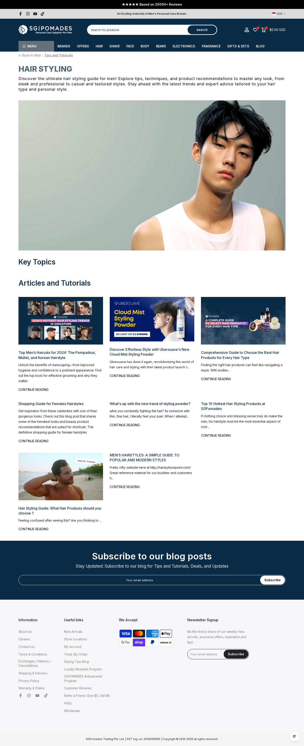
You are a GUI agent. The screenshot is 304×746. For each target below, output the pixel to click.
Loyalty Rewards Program (83, 669)
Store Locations (75, 639)
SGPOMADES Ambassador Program (83, 678)
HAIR (99, 46)
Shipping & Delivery (32, 673)
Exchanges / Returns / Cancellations (34, 663)
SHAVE (114, 46)
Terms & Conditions (32, 654)
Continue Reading (33, 389)
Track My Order (75, 654)
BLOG (260, 46)
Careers (24, 639)
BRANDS (63, 46)
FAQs (68, 703)
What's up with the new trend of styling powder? (150, 403)
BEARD (161, 46)
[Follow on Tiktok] (43, 13)
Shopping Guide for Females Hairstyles (50, 403)
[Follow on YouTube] (35, 13)
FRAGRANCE (211, 46)
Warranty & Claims (31, 688)
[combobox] (138, 29)
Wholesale (72, 711)
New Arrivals (73, 631)
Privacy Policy (28, 681)
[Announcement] (152, 4)
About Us (25, 631)
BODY (145, 46)
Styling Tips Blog (76, 661)
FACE (130, 46)
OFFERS (83, 46)
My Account (72, 647)
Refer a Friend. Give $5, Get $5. (87, 696)
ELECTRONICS (184, 46)
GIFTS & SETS (238, 46)
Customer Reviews (77, 688)
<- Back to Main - (45, 55)
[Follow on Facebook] (20, 13)
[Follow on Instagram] (28, 13)
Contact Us (26, 647)
